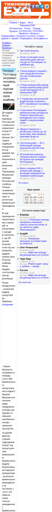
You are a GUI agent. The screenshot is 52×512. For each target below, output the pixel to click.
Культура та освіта (26, 36)
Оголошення (15, 28)
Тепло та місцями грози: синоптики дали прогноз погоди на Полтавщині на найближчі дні (33, 61)
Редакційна (26, 38)
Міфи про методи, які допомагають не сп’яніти (34, 253)
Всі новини (23, 183)
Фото (30, 22)
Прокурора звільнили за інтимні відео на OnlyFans (33, 241)
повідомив (7, 304)
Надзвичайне (8, 36)
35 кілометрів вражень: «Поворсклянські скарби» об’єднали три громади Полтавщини (33, 158)
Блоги (27, 28)
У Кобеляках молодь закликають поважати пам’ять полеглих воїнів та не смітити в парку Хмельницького (34, 224)
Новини (13, 22)
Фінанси (34, 33)
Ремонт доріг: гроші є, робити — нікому (34, 265)
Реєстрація (19, 8)
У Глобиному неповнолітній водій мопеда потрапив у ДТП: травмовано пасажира (34, 101)
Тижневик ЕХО (27, 25)
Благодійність (41, 38)
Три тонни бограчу (29, 51)
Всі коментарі (25, 282)
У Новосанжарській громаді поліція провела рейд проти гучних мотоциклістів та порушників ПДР (34, 89)
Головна (6, 43)
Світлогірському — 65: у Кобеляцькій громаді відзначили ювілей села (32, 145)
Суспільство (25, 31)
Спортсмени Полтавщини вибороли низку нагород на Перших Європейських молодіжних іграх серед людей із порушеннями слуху (34, 116)
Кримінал (23, 33)
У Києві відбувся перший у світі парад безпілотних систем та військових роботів (33, 75)
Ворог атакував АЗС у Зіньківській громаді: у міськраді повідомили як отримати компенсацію (32, 172)
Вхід (9, 8)
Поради (37, 28)
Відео (23, 22)
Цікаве (15, 38)
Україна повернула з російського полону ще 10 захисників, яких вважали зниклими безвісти (33, 133)
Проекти (13, 31)
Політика (37, 31)
